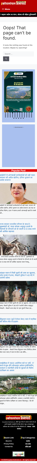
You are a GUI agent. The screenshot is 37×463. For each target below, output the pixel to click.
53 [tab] (23, 118)
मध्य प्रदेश (28, 444)
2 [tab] (7, 112)
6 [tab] (17, 112)
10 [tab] (26, 112)
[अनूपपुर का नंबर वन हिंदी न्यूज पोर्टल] (14, 3)
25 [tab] (5, 115)
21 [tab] (24, 114)
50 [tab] (16, 118)
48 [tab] (31, 116)
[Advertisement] (18, 146)
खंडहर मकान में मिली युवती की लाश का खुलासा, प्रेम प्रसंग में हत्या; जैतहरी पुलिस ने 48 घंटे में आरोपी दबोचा (17, 275)
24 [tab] (31, 114)
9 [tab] (24, 112)
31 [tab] (19, 115)
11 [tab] (29, 112)
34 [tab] (26, 115)
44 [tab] (22, 116)
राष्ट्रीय (28, 441)
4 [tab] (12, 112)
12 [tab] (31, 112)
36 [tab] (31, 115)
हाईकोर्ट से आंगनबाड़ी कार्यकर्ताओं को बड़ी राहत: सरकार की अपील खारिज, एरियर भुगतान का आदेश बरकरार (17, 177)
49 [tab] (13, 118)
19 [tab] (19, 114)
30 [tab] (17, 115)
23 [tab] (29, 114)
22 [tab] (26, 114)
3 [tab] (10, 112)
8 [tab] (22, 112)
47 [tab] (29, 116)
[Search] (6, 58)
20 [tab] (22, 114)
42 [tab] (17, 116)
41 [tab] (15, 116)
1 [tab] (5, 112)
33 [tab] (24, 115)
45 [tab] (24, 116)
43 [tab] (19, 116)
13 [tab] (5, 114)
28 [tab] (12, 115)
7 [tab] (19, 112)
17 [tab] (15, 114)
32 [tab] (22, 115)
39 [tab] (10, 116)
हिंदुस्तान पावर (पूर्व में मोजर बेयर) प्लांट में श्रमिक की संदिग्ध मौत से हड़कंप (18, 320)
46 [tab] (26, 116)
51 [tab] (18, 118)
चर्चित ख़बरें (28, 446)
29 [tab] (15, 115)
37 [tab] (5, 116)
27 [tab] (10, 115)
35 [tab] (29, 115)
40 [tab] (12, 116)
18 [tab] (17, 114)
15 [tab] (10, 114)
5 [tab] (15, 112)
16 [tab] (12, 114)
